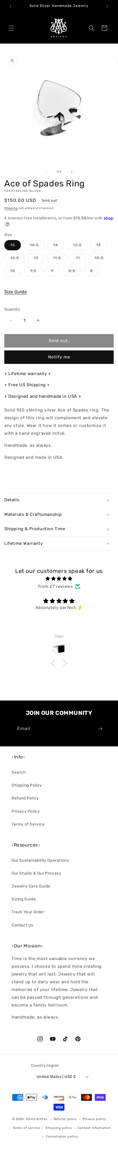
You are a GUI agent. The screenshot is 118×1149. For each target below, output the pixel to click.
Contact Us (22, 925)
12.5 (17, 259)
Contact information (94, 1128)
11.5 (60, 259)
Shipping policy (59, 1128)
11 (81, 259)
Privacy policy (94, 1119)
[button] (11, 28)
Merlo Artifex (36, 1119)
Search (18, 772)
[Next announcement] (107, 6)
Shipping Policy (26, 785)
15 (15, 246)
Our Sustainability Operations (40, 860)
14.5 (37, 246)
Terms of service (26, 1128)
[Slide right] (71, 171)
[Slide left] (46, 171)
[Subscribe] (100, 728)
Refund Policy (25, 798)
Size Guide (15, 291)
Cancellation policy (62, 1136)
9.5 (36, 272)
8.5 (74, 272)
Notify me (59, 357)
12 (39, 259)
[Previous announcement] (10, 6)
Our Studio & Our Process (36, 873)
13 (101, 246)
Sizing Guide (23, 899)
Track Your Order (27, 912)
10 (15, 272)
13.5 (80, 246)
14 (58, 246)
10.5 (102, 259)
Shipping (10, 208)
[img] (59, 579)
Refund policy (65, 1119)
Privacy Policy (25, 811)
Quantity (12, 309)
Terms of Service (28, 824)
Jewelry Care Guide (30, 886)
